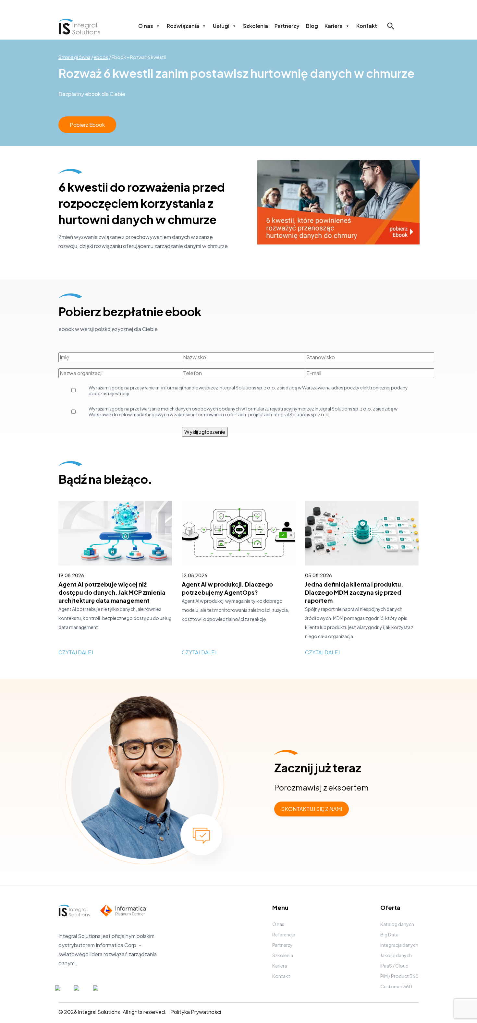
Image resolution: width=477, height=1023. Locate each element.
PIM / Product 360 (399, 976)
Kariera (333, 25)
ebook (101, 57)
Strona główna (74, 57)
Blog (312, 25)
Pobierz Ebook (87, 124)
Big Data (389, 934)
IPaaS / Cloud (394, 966)
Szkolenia (255, 25)
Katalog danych (397, 924)
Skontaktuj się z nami (311, 808)
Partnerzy (287, 25)
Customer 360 (396, 986)
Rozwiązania (183, 25)
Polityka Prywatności (195, 1011)
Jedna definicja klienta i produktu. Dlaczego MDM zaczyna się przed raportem (354, 592)
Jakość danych (396, 955)
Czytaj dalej (75, 652)
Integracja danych (399, 945)
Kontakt (366, 25)
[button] (391, 30)
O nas (145, 25)
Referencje (283, 934)
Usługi (221, 25)
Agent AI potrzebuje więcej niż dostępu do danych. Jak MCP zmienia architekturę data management (111, 592)
